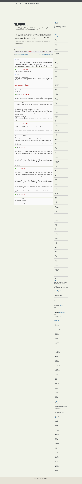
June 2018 (56, 134)
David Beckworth (57, 430)
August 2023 (56, 54)
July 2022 (56, 71)
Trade (55, 393)
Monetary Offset (56, 413)
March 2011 (56, 246)
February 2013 (56, 216)
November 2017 (56, 143)
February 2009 (56, 278)
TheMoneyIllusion (19, 3)
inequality (56, 348)
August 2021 (56, 85)
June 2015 (56, 180)
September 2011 (57, 238)
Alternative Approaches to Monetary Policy (60, 31)
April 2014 (56, 198)
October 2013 (56, 206)
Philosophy (56, 379)
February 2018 (56, 139)
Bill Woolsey (56, 424)
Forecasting (56, 337)
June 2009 (56, 273)
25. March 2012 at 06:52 (23, 59)
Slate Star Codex (57, 466)
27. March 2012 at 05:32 (25, 123)
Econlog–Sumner (57, 434)
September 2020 (57, 99)
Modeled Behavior (57, 457)
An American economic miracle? (58, 295)
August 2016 (56, 162)
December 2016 (56, 157)
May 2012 (56, 228)
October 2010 (56, 252)
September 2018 (57, 130)
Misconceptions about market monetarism (59, 412)
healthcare (56, 343)
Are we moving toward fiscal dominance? (59, 294)
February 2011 (56, 247)
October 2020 (56, 98)
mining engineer (26, 25)
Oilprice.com (56, 462)
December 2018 (56, 126)
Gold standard (56, 339)
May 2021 (56, 89)
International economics (57, 352)
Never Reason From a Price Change (59, 375)
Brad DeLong (56, 426)
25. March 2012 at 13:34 (26, 94)
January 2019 (56, 125)
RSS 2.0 (45, 51)
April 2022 (56, 75)
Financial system (57, 334)
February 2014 (56, 201)
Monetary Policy (56, 369)
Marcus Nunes (56, 452)
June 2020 (56, 103)
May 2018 (56, 135)
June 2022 (56, 72)
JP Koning (56, 448)
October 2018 (56, 129)
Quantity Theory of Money (58, 384)
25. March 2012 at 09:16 (23, 74)
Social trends (56, 388)
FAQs (55, 34)
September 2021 (57, 84)
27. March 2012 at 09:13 (23, 147)
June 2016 (56, 165)
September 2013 (57, 207)
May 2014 (56, 197)
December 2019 (56, 111)
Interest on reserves (57, 351)
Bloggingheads (56, 425)
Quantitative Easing (57, 383)
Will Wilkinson (56, 474)
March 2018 (56, 138)
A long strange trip (57, 291)
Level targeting (56, 357)
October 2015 (56, 175)
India (55, 347)
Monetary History (30, 51)
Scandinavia (56, 387)
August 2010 (56, 255)
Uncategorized (56, 396)
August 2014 (56, 193)
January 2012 (56, 233)
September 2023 (57, 53)
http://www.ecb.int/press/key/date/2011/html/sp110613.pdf (22, 85)
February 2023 (56, 62)
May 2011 (56, 243)
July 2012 (56, 225)
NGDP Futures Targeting (57, 416)
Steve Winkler (56, 470)
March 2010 (56, 261)
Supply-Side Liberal (57, 471)
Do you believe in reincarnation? (21, 22)
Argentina (56, 321)
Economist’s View (57, 435)
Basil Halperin (56, 421)
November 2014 (56, 189)
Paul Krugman (56, 465)
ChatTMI (56, 402)
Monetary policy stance (57, 370)
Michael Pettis (56, 456)
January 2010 (56, 264)
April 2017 (56, 152)
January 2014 (56, 202)
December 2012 (56, 219)
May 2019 (56, 120)
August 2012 (56, 224)
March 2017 (56, 153)
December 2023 (56, 49)
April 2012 (56, 229)
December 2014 (56, 188)
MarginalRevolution (57, 453)
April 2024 (56, 44)
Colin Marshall (56, 429)
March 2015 (56, 184)
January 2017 (56, 156)
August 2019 (56, 116)
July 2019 (56, 117)
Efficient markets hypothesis (58, 329)
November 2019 (56, 112)
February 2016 (56, 170)
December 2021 (56, 80)
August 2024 (56, 39)
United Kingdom (56, 397)
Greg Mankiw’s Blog (57, 443)
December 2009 (56, 265)
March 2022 (56, 76)
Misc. (28, 51)
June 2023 (56, 57)
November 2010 (56, 251)
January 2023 (56, 63)
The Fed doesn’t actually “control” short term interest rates (45, 54)
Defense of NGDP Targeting (58, 408)
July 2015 (56, 179)
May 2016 (56, 166)
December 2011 (56, 234)
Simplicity (47, 478)
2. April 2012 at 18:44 (24, 199)
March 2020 (56, 107)
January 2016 (56, 171)
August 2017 (56, 147)
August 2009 (56, 270)
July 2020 (56, 102)
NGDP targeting (56, 378)
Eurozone (56, 330)
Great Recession (57, 342)
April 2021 (56, 90)
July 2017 (56, 148)
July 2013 (56, 210)
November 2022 (56, 66)
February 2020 (56, 108)
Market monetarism (57, 361)
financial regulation (57, 333)
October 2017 (56, 144)
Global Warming (56, 338)
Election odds (56, 439)
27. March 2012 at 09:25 (23, 194)
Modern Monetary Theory (58, 365)
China (55, 324)
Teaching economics (57, 392)
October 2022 (56, 67)
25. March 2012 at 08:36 (25, 69)
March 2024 (56, 45)
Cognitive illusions (57, 325)
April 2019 (56, 121)
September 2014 (57, 192)
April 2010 (56, 260)
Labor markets (56, 356)
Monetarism (56, 366)
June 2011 (56, 242)
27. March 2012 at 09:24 (23, 168)
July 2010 (56, 256)
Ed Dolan (56, 438)
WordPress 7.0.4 (40, 478)
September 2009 (57, 269)
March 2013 (56, 215)
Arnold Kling (56, 420)
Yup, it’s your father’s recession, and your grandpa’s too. (21, 54)
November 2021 (56, 81)
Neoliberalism (56, 374)
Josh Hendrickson (57, 447)
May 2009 (56, 274)
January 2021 (56, 94)
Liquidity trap (56, 360)
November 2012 (56, 220)
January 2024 (56, 48)
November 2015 (56, 174)
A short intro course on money (58, 405)
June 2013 (56, 211)
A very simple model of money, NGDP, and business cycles (61, 407)
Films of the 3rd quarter (62, 312)
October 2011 (56, 237)
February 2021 (56, 93)
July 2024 (56, 40)
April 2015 (56, 183)
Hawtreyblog (56, 444)
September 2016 (57, 161)
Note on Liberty (56, 461)
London (35, 26)
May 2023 (56, 58)
